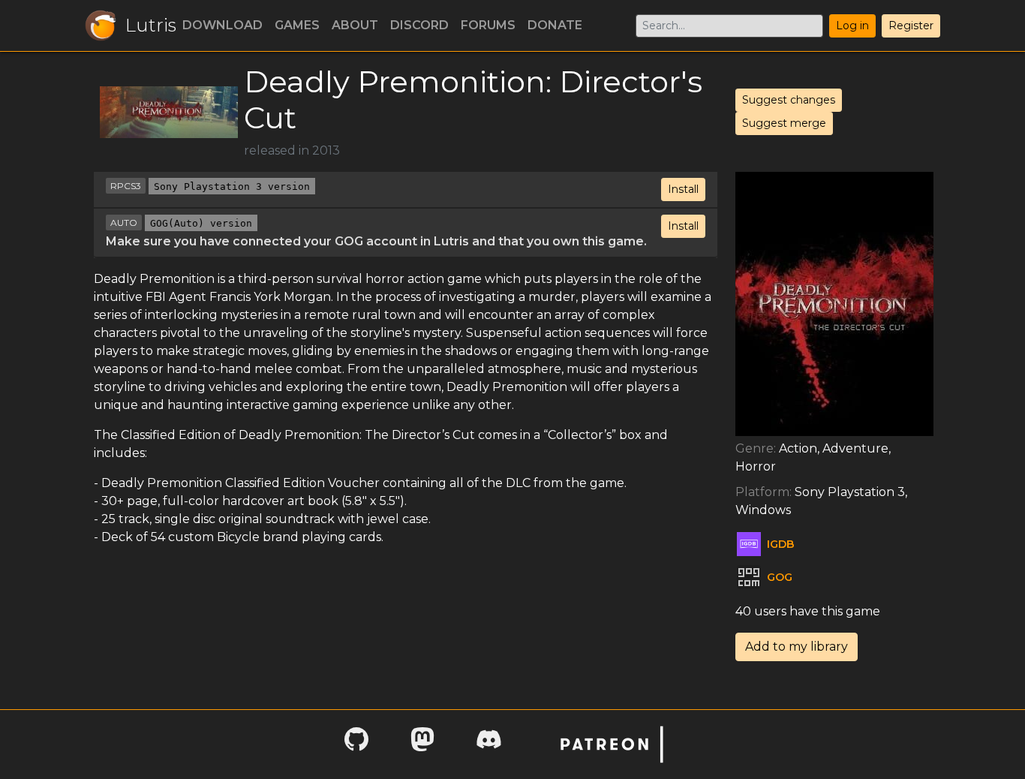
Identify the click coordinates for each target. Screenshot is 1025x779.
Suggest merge (784, 123)
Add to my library (796, 646)
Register (910, 25)
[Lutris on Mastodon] (422, 744)
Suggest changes (788, 100)
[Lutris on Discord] (488, 744)
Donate (555, 25)
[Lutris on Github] (356, 744)
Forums (488, 25)
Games (297, 25)
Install (683, 189)
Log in (852, 25)
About (355, 25)
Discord (419, 25)
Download (222, 25)
